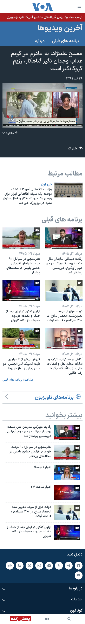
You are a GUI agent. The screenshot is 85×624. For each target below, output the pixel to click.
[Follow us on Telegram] (69, 566)
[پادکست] (10, 566)
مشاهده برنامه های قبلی (17, 380)
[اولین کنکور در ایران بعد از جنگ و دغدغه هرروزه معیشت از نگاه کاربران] (21, 290)
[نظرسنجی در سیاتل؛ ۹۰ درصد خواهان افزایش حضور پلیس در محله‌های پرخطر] (21, 238)
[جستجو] (69, 619)
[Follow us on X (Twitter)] (59, 566)
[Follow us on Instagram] (39, 566)
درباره (40, 41)
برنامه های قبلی (65, 41)
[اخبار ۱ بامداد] (67, 472)
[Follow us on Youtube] (49, 566)
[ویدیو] (47, 619)
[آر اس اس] (20, 566)
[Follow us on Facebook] (79, 566)
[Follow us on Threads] (29, 566)
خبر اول (46, 184)
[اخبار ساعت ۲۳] (67, 492)
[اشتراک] (79, 575)
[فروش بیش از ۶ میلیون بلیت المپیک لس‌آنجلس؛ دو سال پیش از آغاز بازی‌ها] (21, 338)
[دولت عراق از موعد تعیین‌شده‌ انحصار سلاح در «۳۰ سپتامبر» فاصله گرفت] (64, 290)
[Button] (75, 149)
